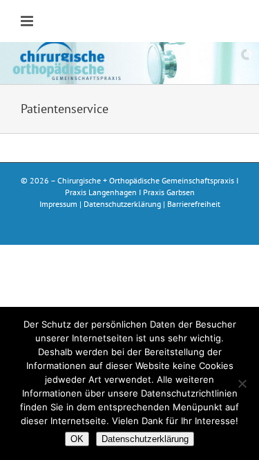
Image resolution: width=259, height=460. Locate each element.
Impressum (58, 204)
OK (77, 439)
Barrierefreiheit (193, 204)
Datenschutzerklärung (122, 204)
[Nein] (242, 383)
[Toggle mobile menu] (28, 21)
